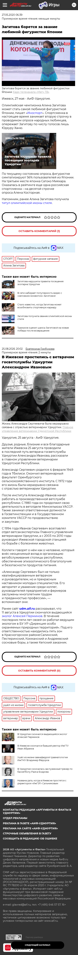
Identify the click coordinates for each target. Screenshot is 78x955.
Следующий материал (37, 945)
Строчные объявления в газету (27, 833)
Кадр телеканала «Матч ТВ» (31, 92)
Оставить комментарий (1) (39, 231)
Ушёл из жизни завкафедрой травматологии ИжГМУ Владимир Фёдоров (42, 759)
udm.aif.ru (27, 608)
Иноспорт (34, 113)
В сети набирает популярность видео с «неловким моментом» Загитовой (39, 294)
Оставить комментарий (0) (39, 670)
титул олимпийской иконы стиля (27, 203)
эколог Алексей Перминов (22, 616)
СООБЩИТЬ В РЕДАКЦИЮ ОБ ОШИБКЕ (30, 838)
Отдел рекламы (15, 818)
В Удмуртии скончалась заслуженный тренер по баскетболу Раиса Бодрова (45, 770)
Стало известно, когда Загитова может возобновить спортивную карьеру (39, 306)
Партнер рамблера (34, 937)
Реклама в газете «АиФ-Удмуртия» (29, 823)
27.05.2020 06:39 (12, 14)
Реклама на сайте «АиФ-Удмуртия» (30, 828)
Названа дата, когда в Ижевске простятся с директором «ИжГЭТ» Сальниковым (41, 782)
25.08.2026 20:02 (12, 348)
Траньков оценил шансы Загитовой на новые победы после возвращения (43, 329)
